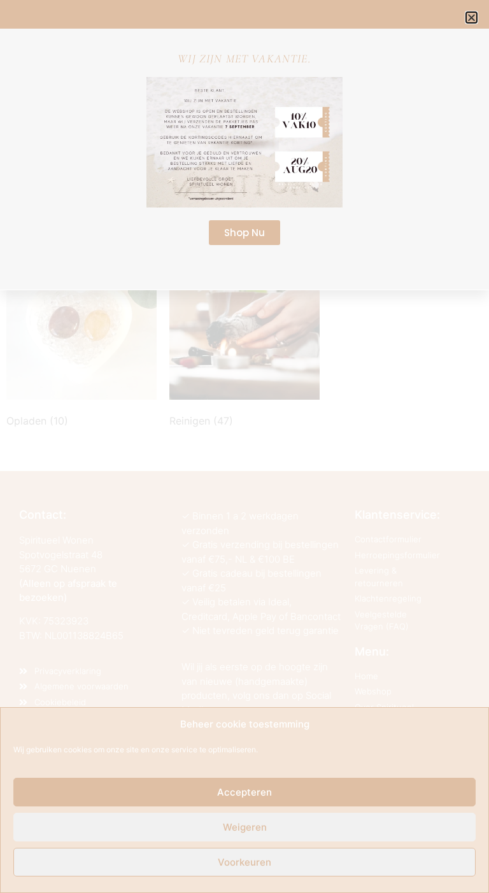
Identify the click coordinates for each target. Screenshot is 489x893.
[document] (244, 446)
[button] (471, 17)
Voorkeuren (244, 862)
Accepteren (244, 792)
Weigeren (245, 827)
